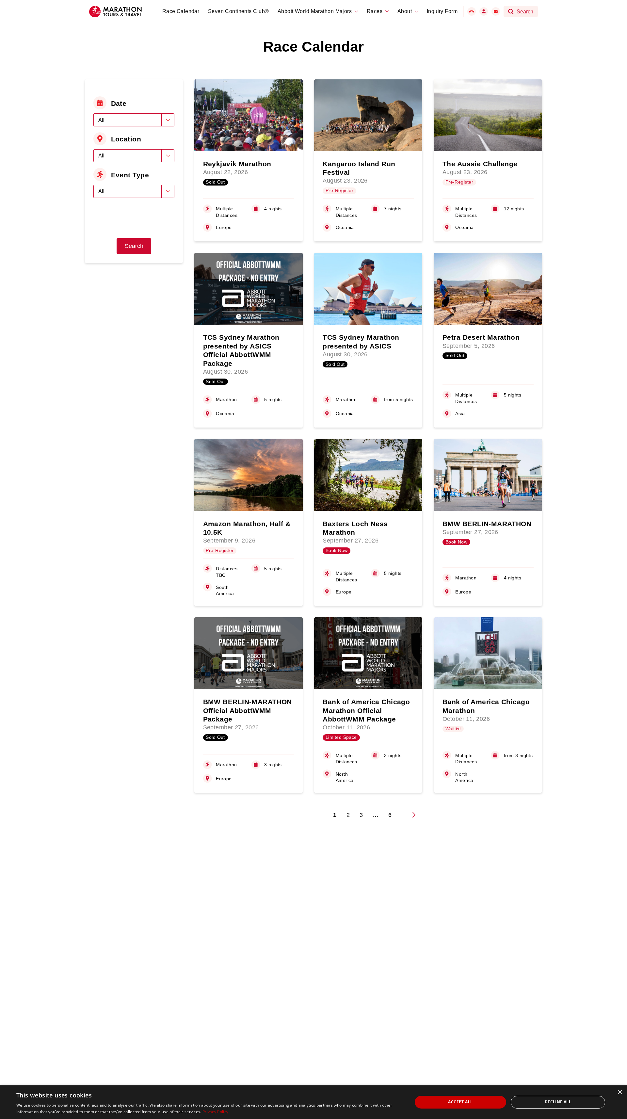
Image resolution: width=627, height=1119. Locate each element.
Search (134, 246)
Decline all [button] (558, 1102)
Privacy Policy (215, 1111)
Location (126, 139)
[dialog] (313, 1102)
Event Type (130, 175)
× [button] (619, 1092)
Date (119, 103)
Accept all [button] (460, 1102)
